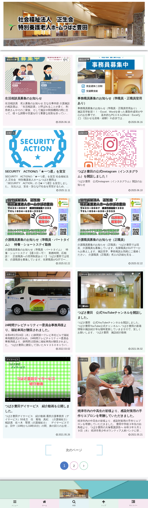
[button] (137, 375)
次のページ (74, 450)
